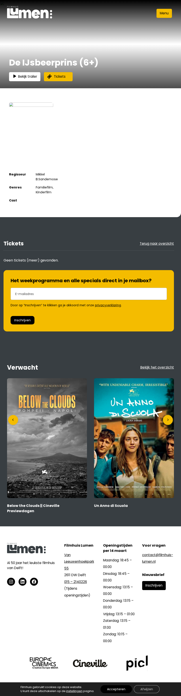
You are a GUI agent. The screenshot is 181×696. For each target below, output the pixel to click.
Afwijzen (146, 689)
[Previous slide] (13, 420)
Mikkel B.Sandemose (47, 176)
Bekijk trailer (27, 76)
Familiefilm (44, 187)
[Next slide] (168, 420)
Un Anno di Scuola (111, 505)
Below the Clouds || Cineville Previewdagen (33, 508)
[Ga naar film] (47, 496)
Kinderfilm (43, 192)
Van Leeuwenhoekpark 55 (79, 562)
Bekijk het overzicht (157, 367)
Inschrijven (22, 320)
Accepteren (116, 689)
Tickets (60, 76)
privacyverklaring (108, 305)
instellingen (74, 691)
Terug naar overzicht (157, 243)
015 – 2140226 (75, 581)
